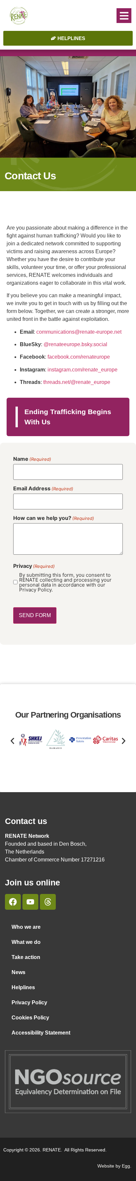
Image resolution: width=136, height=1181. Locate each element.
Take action (26, 957)
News (18, 972)
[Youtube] (30, 902)
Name (32, 458)
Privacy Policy (29, 1002)
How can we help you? (53, 518)
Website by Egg (113, 1166)
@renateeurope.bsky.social (75, 344)
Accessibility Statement (41, 1033)
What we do (26, 942)
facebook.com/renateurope (79, 357)
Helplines (23, 987)
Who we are (26, 927)
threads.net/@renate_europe (76, 382)
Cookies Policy (30, 1017)
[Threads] (48, 902)
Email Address (43, 488)
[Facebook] (13, 902)
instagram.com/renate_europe (83, 369)
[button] (124, 15)
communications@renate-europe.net (78, 332)
